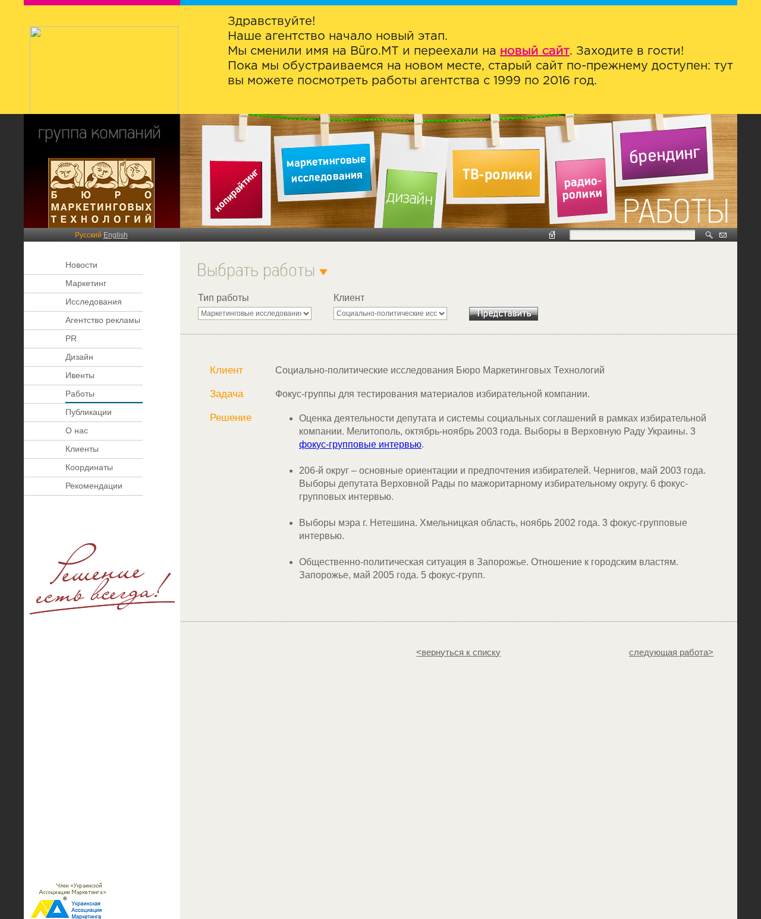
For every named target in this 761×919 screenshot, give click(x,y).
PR (71, 338)
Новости (81, 265)
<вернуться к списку (458, 652)
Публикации (88, 412)
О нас (76, 430)
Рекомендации (93, 485)
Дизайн (79, 357)
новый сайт (535, 51)
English (115, 235)
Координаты (89, 467)
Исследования (93, 301)
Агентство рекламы (102, 320)
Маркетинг (85, 283)
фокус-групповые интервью (360, 444)
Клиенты (82, 449)
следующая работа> (671, 652)
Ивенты (80, 375)
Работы (80, 393)
